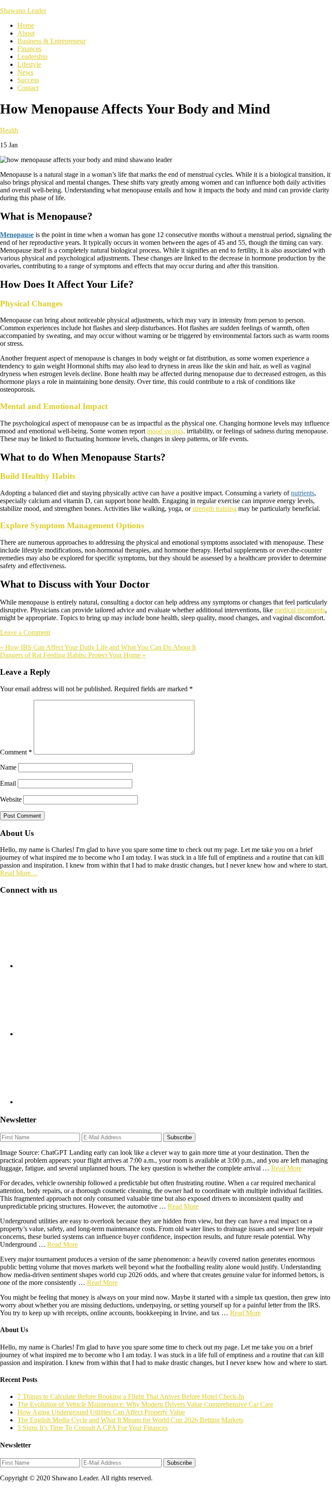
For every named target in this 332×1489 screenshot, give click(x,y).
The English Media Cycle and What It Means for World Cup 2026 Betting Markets (130, 1420)
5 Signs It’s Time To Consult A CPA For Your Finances (92, 1427)
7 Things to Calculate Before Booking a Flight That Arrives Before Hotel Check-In (130, 1396)
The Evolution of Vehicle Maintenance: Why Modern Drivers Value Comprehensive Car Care (145, 1404)
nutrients (302, 493)
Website (11, 799)
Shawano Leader (23, 10)
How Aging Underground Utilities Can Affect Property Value (101, 1412)
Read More (286, 1168)
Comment (16, 752)
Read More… (19, 873)
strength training (214, 508)
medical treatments (300, 610)
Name (8, 767)
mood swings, (166, 431)
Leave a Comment (25, 632)
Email (8, 783)
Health (9, 130)
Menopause (17, 234)
